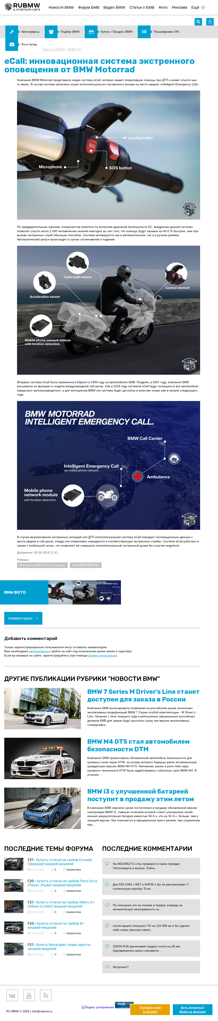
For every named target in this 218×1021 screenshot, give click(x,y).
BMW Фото (15, 592)
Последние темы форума (48, 849)
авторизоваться (40, 651)
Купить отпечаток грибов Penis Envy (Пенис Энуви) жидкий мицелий (62, 883)
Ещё (195, 7)
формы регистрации (102, 655)
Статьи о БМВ (141, 7)
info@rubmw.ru (42, 1011)
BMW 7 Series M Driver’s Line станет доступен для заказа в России (143, 695)
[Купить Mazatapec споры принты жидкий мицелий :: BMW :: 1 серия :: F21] (13, 950)
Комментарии (21, 618)
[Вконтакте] (12, 995)
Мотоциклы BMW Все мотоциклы (42, 565)
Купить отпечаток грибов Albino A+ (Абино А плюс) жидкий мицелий (61, 904)
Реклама (179, 7)
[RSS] (46, 995)
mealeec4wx (73, 869)
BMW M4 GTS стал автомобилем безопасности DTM (138, 745)
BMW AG (75, 49)
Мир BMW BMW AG (85, 565)
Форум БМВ (88, 7)
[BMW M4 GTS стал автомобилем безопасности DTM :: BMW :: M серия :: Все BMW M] (42, 758)
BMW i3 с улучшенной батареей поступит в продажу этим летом (140, 795)
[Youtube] (29, 995)
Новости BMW (61, 7)
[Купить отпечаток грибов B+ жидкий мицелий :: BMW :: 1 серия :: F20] (13, 928)
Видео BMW (114, 7)
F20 (31, 881)
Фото (163, 7)
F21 (30, 860)
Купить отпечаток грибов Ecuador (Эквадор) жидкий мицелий (60, 862)
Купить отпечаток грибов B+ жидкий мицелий (56, 925)
